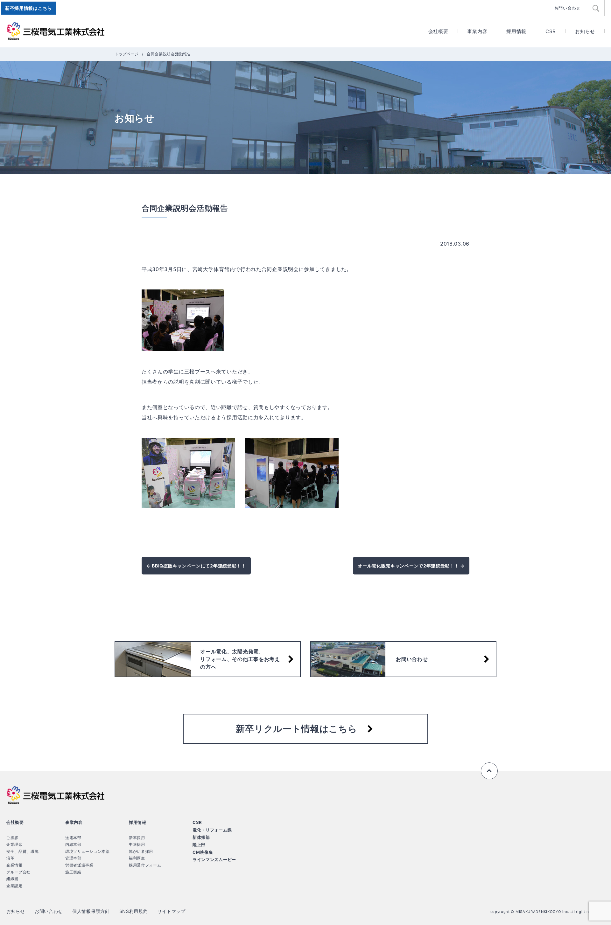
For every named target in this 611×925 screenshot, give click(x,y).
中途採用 (137, 844)
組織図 (12, 878)
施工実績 (73, 872)
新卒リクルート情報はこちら (296, 728)
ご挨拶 (12, 837)
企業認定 (14, 885)
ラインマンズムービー (214, 859)
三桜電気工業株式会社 (55, 31)
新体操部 (201, 837)
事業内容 (477, 31)
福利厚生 (137, 858)
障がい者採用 (141, 851)
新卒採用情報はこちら (28, 8)
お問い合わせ (567, 7)
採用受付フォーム (145, 865)
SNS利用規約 (133, 911)
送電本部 (73, 837)
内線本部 (73, 844)
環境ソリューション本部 (87, 851)
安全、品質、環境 (22, 851)
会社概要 (438, 31)
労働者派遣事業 (79, 865)
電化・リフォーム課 (212, 829)
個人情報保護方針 (91, 911)
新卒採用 (137, 837)
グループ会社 (18, 872)
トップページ (127, 54)
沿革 (10, 858)
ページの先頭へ (489, 771)
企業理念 (14, 844)
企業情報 (14, 865)
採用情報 (516, 31)
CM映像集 (203, 852)
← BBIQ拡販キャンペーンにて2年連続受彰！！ (196, 565)
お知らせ (585, 31)
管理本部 (73, 858)
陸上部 (199, 844)
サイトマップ (172, 911)
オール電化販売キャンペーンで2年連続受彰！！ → (411, 565)
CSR (550, 31)
